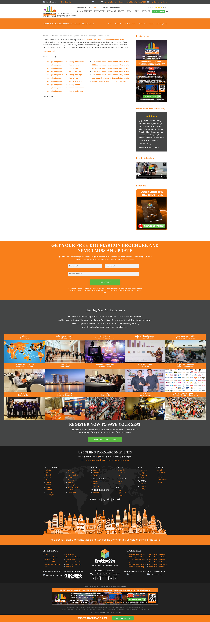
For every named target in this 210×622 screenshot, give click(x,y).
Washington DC (73, 489)
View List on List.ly (49, 51)
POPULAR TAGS (133, 548)
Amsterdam (122, 467)
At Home (161, 472)
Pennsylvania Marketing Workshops (158, 564)
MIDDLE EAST (122, 476)
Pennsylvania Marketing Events (137, 551)
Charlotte (49, 472)
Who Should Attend (51, 559)
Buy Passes (70, 551)
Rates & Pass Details (73, 554)
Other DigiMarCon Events (158, 2)
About (47, 551)
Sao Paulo (97, 483)
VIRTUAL (160, 464)
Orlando (71, 475)
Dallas (48, 477)
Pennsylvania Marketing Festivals (158, 551)
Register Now (143, 36)
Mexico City (97, 479)
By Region (127, 454)
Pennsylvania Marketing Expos (137, 564)
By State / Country (114, 454)
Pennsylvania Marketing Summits (158, 561)
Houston (49, 487)
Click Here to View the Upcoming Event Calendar (105, 457)
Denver (48, 479)
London (96, 490)
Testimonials (70, 556)
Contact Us (69, 564)
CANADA (95, 464)
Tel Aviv (120, 481)
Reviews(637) (157, 7)
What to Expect (49, 556)
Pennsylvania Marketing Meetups (158, 556)
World (160, 479)
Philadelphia (72, 477)
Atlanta (48, 467)
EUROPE (119, 464)
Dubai (120, 479)
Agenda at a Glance (51, 554)
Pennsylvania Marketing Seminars (158, 559)
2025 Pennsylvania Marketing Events (137, 554)
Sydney (142, 486)
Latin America (162, 477)
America (160, 467)
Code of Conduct (105, 609)
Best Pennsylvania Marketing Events (137, 556)
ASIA (140, 464)
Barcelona (121, 470)
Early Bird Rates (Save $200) (136, 2)
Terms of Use (116, 609)
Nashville (71, 470)
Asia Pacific (161, 470)
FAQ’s (46, 564)
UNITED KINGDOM (100, 487)
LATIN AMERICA (99, 476)
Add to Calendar (65, 2)
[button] (161, 116)
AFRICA (119, 485)
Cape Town (122, 490)
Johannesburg (122, 492)
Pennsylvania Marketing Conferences (137, 561)
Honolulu (49, 484)
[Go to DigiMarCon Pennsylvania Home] (50, 17)
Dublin (120, 472)
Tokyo (142, 475)
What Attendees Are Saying (150, 108)
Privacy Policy (93, 609)
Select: (80, 454)
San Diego (71, 482)
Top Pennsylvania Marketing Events (137, 559)
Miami (70, 467)
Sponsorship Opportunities (75, 559)
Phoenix (71, 479)
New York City (73, 472)
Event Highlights (145, 155)
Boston (48, 470)
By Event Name (91, 454)
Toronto (96, 470)
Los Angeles (50, 492)
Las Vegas (49, 489)
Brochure (141, 182)
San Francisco (73, 484)
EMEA (160, 474)
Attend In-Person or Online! (113, 2)
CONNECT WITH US (105, 568)
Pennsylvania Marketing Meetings (158, 554)
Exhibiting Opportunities (74, 561)
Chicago (48, 475)
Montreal (96, 467)
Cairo (119, 487)
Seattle (70, 487)
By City (102, 454)
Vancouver (97, 472)
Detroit (48, 482)
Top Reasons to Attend (52, 561)
